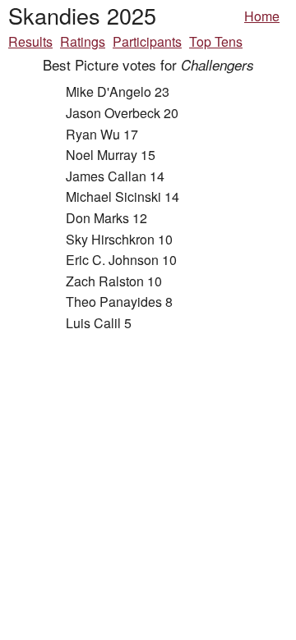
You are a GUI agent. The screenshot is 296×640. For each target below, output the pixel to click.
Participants (147, 41)
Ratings (82, 41)
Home (262, 16)
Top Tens (216, 41)
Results (30, 41)
